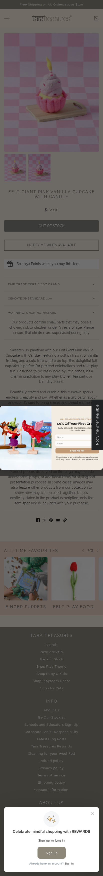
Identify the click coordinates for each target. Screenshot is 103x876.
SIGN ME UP (77, 450)
